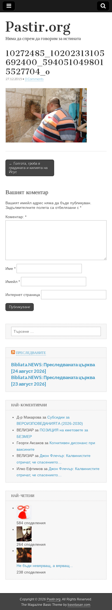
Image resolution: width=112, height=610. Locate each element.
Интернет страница (22, 294)
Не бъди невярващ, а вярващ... (45, 565)
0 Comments (34, 79)
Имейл (12, 281)
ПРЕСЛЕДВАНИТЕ (31, 352)
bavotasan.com (79, 605)
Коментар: (15, 217)
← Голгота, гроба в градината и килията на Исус (28, 167)
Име (10, 268)
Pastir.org (37, 27)
